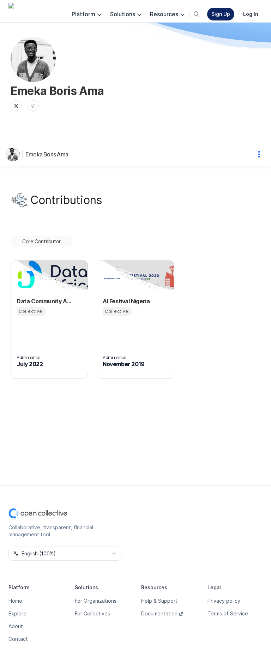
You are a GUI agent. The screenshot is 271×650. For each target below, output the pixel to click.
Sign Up (220, 14)
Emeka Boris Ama (46, 154)
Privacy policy (223, 601)
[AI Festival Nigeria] (111, 279)
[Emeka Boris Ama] (14, 154)
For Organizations (95, 601)
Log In (250, 14)
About (15, 626)
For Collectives (92, 613)
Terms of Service (227, 613)
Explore (17, 613)
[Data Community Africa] (25, 279)
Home (15, 601)
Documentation (159, 613)
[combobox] (64, 554)
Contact (18, 639)
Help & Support (159, 601)
